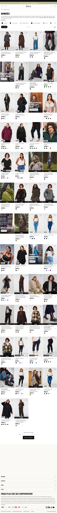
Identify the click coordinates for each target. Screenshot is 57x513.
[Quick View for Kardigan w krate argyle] (27, 205)
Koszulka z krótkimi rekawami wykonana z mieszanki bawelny (49, 266)
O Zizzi (2, 489)
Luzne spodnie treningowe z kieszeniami (34, 144)
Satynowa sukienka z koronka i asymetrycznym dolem (20, 53)
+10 (9, 177)
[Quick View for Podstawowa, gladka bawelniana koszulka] (13, 173)
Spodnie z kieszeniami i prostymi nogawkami (5, 114)
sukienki (44, 17)
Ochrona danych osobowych (6, 511)
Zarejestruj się (33, 109)
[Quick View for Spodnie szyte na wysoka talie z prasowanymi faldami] (27, 421)
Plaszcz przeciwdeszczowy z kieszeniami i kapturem (6, 420)
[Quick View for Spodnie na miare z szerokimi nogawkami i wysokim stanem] (27, 296)
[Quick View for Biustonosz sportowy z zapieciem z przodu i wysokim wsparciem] (13, 266)
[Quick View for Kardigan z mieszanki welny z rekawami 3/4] (41, 174)
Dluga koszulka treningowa (48, 83)
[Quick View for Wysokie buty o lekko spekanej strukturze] (55, 328)
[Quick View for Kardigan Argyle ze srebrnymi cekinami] (13, 359)
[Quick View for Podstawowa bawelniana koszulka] (27, 173)
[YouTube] (53, 507)
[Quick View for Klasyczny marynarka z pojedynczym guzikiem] (55, 296)
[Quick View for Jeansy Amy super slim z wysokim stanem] (27, 389)
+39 (52, 270)
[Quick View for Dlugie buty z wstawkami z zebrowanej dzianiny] (55, 53)
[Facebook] (49, 507)
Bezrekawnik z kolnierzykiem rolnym (35, 206)
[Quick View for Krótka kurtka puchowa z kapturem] (13, 143)
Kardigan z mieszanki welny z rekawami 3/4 (35, 175)
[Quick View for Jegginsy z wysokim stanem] (41, 235)
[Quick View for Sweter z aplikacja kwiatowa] (55, 205)
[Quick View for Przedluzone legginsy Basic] (55, 358)
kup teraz (4, 78)
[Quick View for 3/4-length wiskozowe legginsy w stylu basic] (41, 358)
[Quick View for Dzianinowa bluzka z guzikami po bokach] (27, 266)
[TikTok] (51, 507)
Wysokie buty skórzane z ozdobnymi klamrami (34, 85)
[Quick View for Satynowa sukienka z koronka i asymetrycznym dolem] (27, 52)
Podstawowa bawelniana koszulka (19, 174)
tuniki (6, 18)
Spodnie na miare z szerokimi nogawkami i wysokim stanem (20, 297)
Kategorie (3, 476)
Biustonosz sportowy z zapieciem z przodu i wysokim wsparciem (6, 266)
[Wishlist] (12, 33)
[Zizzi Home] (28, 6)
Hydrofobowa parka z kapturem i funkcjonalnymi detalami (20, 114)
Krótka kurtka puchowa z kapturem (5, 144)
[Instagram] (46, 507)
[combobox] (28, 9)
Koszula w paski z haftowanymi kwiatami (34, 391)
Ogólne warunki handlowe (17, 511)
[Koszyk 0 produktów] (55, 6)
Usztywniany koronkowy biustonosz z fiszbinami (48, 114)
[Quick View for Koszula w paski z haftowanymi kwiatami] (41, 390)
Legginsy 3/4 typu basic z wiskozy (19, 359)
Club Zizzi (3, 480)
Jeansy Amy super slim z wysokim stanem (19, 389)
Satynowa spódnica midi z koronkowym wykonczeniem (6, 53)
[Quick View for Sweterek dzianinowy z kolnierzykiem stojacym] (13, 205)
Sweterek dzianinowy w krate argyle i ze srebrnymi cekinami (35, 328)
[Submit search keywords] (2, 9)
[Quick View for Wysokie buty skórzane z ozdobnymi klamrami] (41, 84)
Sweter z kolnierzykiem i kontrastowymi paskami (19, 236)
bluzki (54, 17)
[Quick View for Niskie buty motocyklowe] (13, 390)
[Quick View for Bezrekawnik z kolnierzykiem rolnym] (41, 205)
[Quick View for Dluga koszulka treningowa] (55, 83)
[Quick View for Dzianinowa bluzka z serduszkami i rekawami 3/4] (41, 295)
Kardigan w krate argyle (19, 205)
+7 (37, 148)
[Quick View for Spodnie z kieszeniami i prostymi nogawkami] (13, 114)
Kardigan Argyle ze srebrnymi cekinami (6, 360)
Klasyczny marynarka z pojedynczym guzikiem (48, 297)
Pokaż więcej (3, 19)
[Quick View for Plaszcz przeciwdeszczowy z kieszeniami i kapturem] (13, 420)
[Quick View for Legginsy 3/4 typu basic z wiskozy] (27, 358)
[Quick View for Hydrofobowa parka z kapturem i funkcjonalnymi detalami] (27, 114)
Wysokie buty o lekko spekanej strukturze (47, 329)
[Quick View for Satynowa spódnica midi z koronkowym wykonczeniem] (13, 52)
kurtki (4, 18)
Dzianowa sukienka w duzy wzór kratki (48, 175)
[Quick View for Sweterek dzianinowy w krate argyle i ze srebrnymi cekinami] (41, 327)
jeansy (47, 17)
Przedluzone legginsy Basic (48, 358)
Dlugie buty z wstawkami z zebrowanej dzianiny (48, 54)
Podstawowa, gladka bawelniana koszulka (5, 174)
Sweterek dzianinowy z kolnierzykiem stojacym (5, 206)
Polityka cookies (26, 511)
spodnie (41, 17)
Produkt (50, 26)
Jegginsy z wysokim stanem (34, 234)
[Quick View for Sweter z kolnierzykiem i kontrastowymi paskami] (27, 236)
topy (2, 18)
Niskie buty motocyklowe (5, 390)
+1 (9, 148)
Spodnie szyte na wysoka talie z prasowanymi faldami (20, 421)
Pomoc (2, 485)
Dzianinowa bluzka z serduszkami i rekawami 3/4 (34, 296)
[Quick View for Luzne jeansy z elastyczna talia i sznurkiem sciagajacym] (41, 52)
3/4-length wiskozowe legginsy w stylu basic (34, 359)
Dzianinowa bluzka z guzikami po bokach (20, 266)
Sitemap (32, 511)
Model (55, 26)
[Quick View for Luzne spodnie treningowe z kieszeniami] (41, 143)
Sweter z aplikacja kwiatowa (49, 205)
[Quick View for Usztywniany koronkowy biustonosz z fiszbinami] (55, 114)
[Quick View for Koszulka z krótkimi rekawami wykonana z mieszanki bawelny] (55, 266)
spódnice (50, 17)
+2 (23, 362)
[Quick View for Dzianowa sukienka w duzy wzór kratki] (55, 174)
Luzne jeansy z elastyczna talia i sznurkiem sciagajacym (35, 53)
